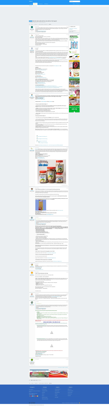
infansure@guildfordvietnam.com (41, 77)
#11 (67, 301)
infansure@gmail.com (57, 65)
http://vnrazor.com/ (60, 210)
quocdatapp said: (38, 303)
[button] (43, 4)
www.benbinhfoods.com (41, 158)
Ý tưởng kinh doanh (44, 390)
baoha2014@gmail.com (49, 214)
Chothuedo (69, 395)
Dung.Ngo (31, 96)
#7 (67, 217)
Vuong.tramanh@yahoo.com (39, 269)
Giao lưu (43, 395)
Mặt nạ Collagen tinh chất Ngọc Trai (42, 136)
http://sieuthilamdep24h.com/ (56, 296)
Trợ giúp (56, 395)
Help (74, 402)
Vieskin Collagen (43, 101)
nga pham (31, 274)
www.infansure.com (59, 58)
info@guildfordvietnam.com (41, 82)
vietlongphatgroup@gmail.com (51, 257)
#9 (67, 272)
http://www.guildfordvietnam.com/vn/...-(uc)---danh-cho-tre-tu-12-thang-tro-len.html (47, 87)
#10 (67, 293)
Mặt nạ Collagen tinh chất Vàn (43, 142)
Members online (73, 26)
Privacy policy (72, 402)
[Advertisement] (54, 13)
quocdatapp (31, 22)
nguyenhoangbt (32, 150)
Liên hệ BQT (56, 397)
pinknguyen (71, 29)
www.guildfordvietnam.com (52, 57)
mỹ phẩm (50, 101)
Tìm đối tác (43, 392)
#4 (67, 94)
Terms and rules (67, 402)
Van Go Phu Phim (70, 392)
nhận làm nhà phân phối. (42, 22)
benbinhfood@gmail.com (40, 157)
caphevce (32, 361)
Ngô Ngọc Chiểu (32, 219)
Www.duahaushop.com (38, 267)
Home (77, 402)
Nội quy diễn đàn (57, 392)
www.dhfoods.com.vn (38, 355)
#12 (67, 359)
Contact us (63, 402)
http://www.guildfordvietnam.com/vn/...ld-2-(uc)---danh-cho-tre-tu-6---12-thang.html (50, 86)
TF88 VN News (71, 28)
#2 (67, 34)
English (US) (33, 402)
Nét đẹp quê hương (44, 397)
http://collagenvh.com (41, 97)
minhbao (32, 190)
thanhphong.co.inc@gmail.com (57, 261)
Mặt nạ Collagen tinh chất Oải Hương (42, 138)
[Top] (78, 402)
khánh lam (31, 266)
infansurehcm (32, 50)
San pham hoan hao (70, 390)
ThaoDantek (75, 28)
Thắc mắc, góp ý (57, 390)
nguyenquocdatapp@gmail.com (42, 223)
